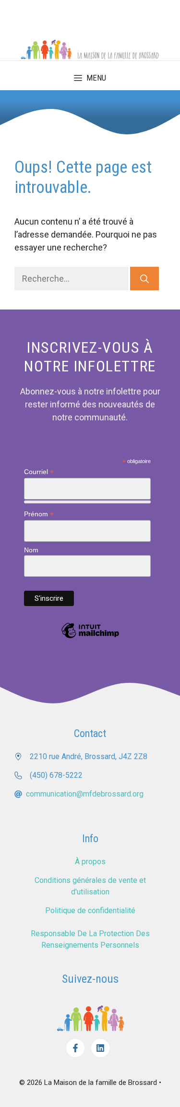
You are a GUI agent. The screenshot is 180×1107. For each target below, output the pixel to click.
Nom (31, 550)
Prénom (39, 514)
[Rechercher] (144, 278)
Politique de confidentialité (90, 910)
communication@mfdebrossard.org (85, 793)
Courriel (39, 471)
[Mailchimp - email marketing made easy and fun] (90, 638)
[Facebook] (75, 1048)
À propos (90, 861)
